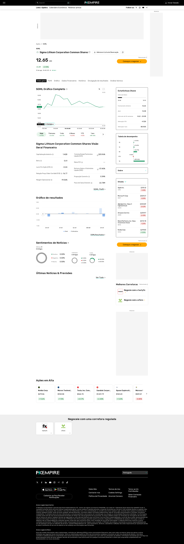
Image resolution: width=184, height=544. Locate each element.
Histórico (82, 81)
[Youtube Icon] (50, 482)
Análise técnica (116, 81)
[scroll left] (144, 393)
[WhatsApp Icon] (63, 482)
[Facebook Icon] (41, 482)
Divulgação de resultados (98, 81)
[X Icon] (37, 482)
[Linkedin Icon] (46, 482)
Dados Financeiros (69, 81)
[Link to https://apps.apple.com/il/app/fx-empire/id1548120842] (47, 489)
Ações (38, 44)
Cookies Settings (115, 493)
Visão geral (41, 81)
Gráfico (57, 81)
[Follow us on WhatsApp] (140, 7)
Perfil (50, 81)
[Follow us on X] (136, 7)
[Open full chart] (103, 89)
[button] (4, 3)
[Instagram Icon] (54, 482)
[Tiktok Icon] (67, 482)
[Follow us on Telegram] (146, 7)
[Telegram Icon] (58, 482)
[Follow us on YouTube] (143, 7)
